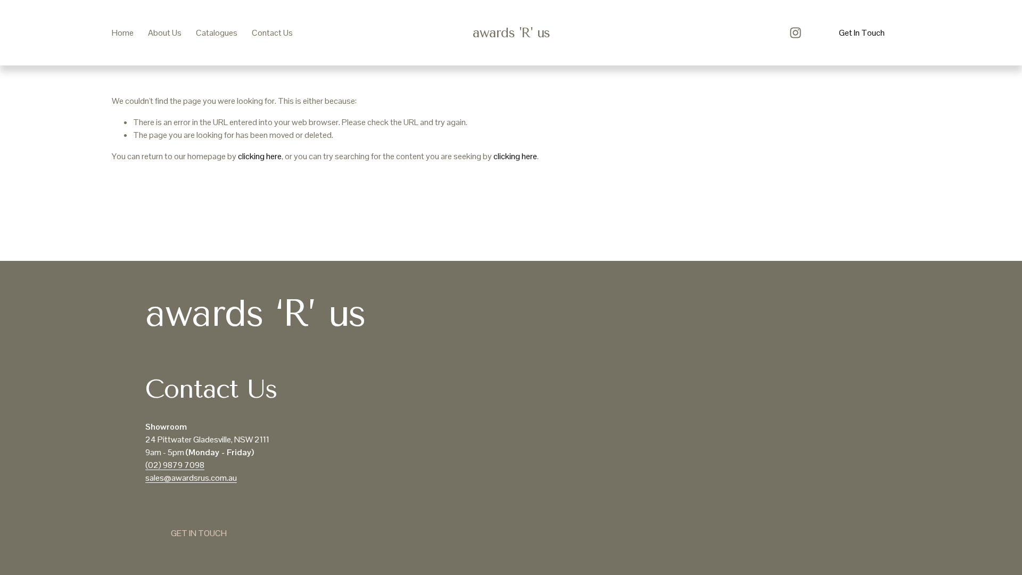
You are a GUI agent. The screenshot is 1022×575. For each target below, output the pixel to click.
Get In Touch (862, 32)
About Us (165, 32)
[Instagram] (795, 32)
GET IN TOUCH (199, 533)
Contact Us (272, 32)
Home (123, 32)
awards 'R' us (511, 32)
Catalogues (216, 32)
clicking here (260, 156)
